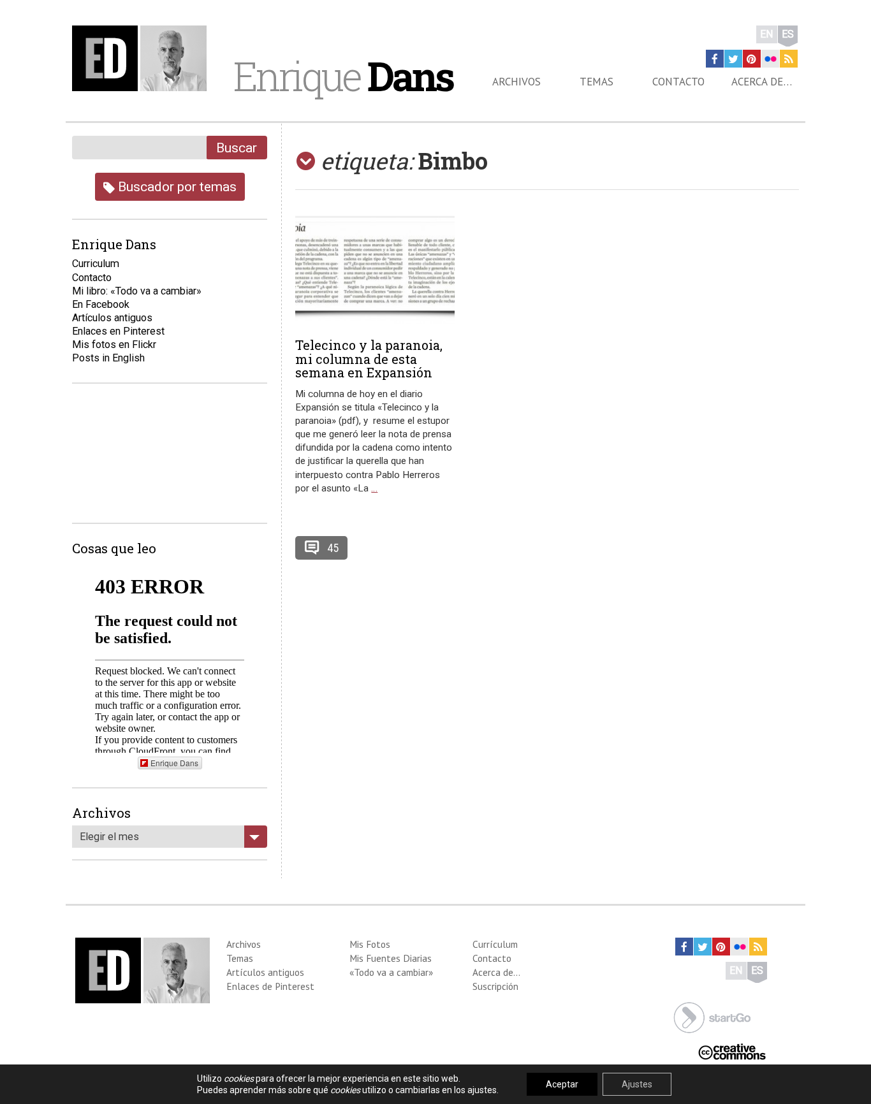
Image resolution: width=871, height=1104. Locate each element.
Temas (596, 82)
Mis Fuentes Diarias (390, 958)
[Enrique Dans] (143, 58)
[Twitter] (733, 59)
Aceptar (562, 1084)
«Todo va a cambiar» (391, 972)
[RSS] (789, 59)
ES (788, 34)
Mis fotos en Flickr (114, 344)
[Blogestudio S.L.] (712, 1016)
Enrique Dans (174, 762)
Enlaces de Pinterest (270, 986)
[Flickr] (770, 59)
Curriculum (95, 264)
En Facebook (100, 304)
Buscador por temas (176, 186)
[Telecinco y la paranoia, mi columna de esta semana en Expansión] (375, 269)
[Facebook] (715, 59)
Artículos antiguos (112, 318)
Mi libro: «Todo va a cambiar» (136, 291)
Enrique (343, 76)
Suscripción (495, 986)
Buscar (236, 148)
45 (333, 548)
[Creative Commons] (732, 1050)
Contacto (678, 82)
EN (766, 34)
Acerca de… (761, 82)
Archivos (516, 82)
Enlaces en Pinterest (118, 331)
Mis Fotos (369, 944)
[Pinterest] (752, 59)
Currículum (495, 944)
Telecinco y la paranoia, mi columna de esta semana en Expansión (369, 359)
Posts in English (108, 358)
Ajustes (637, 1084)
